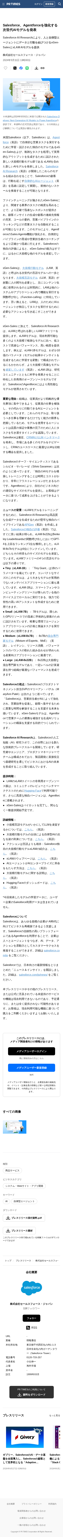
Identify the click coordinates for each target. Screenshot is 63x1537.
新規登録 (49, 4)
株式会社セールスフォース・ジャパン (31, 1303)
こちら (28, 829)
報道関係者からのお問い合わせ (31, 1510)
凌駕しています (15, 369)
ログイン (38, 4)
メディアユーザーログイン (31, 1051)
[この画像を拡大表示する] (14, 1127)
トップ (8, 1260)
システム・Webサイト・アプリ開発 (24, 1186)
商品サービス (12, 1170)
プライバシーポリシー (32, 1503)
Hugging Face (32, 790)
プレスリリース (23, 1260)
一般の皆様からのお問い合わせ (31, 1525)
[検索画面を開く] (60, 4)
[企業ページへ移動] (31, 1289)
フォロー (31, 1318)
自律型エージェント (24, 1201)
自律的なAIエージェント (39, 180)
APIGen (29, 524)
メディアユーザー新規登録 (31, 1067)
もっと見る (54, 1415)
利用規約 (52, 1503)
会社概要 (11, 1503)
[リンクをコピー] (42, 68)
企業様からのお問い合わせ (31, 1517)
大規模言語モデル (27, 277)
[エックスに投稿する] (15, 68)
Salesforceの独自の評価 (25, 529)
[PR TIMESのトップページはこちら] (13, 4)
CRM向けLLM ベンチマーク (43, 437)
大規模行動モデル (33, 268)
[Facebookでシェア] (21, 68)
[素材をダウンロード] (36, 68)
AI (6, 1201)
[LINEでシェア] (27, 68)
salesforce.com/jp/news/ (33, 974)
